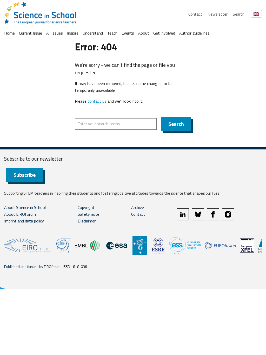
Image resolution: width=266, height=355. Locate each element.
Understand (93, 33)
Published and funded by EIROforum (32, 266)
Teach (112, 33)
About (143, 33)
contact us (97, 101)
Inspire (72, 33)
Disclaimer (87, 221)
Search (238, 14)
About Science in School (25, 207)
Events (128, 33)
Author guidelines (194, 33)
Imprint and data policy (24, 221)
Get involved (164, 33)
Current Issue (30, 33)
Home (9, 33)
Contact (195, 14)
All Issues (54, 33)
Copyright (86, 207)
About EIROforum (20, 214)
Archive (137, 207)
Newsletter (218, 14)
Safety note (88, 214)
